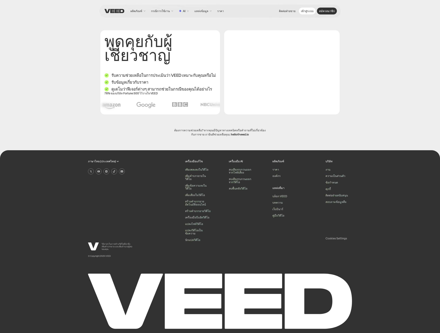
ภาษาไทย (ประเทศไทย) (102, 161)
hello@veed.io (240, 134)
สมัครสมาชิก (327, 11)
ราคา (220, 11)
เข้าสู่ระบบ (307, 11)
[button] (203, 11)
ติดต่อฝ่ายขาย (287, 11)
